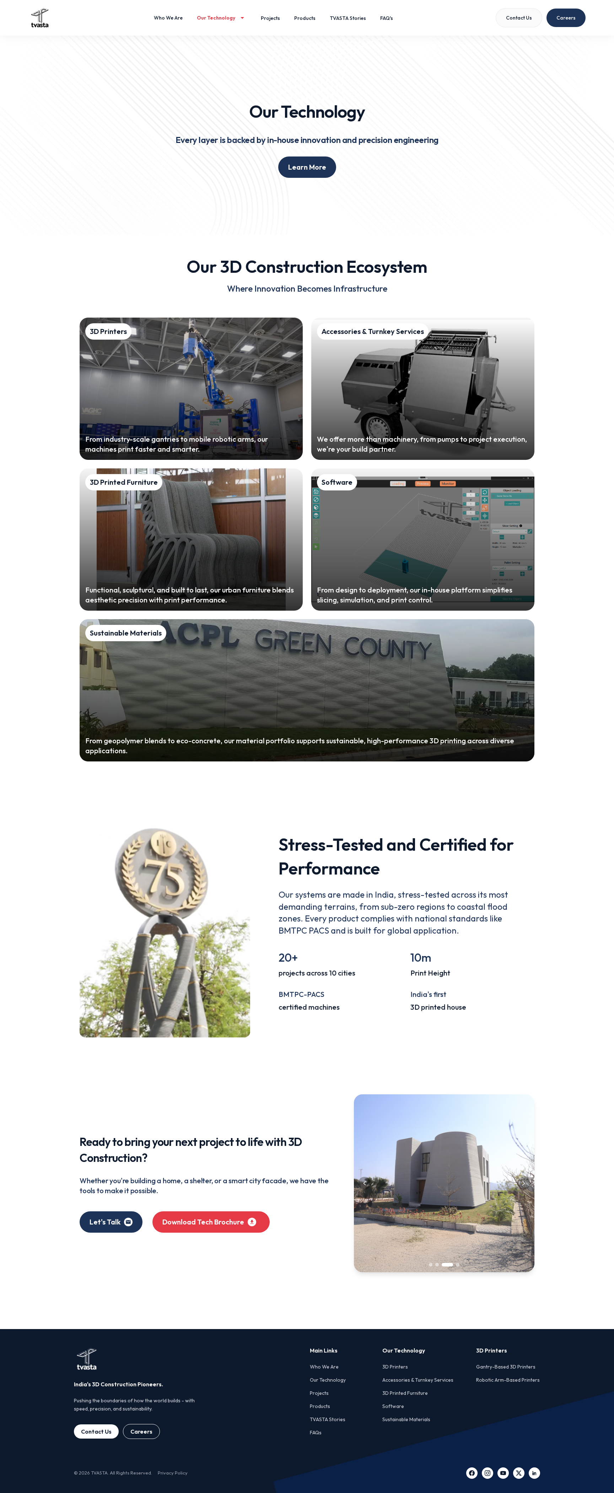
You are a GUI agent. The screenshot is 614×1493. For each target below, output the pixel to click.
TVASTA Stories (327, 1419)
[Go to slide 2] (437, 1264)
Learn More (307, 167)
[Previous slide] (364, 1183)
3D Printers (395, 1367)
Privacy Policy (173, 1473)
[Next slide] (523, 1183)
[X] (518, 1473)
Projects (319, 1393)
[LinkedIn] (534, 1473)
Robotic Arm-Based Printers (508, 1380)
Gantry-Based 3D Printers (505, 1367)
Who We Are (324, 1367)
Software (393, 1406)
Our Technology (328, 1380)
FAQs (316, 1432)
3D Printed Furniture (405, 1393)
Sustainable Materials (406, 1419)
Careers (141, 1431)
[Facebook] (472, 1473)
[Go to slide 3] (443, 1264)
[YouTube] (503, 1473)
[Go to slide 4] (453, 1264)
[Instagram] (487, 1473)
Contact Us (96, 1431)
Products (320, 1406)
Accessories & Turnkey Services (417, 1380)
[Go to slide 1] (430, 1264)
